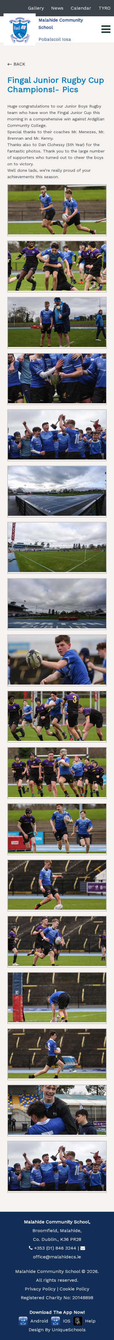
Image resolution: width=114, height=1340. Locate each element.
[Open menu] (105, 29)
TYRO (104, 8)
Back (18, 64)
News (57, 8)
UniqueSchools (69, 1329)
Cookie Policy (74, 1289)
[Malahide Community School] (20, 29)
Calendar (81, 8)
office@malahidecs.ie (57, 1257)
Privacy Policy (40, 1289)
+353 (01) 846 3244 (55, 1248)
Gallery (36, 8)
